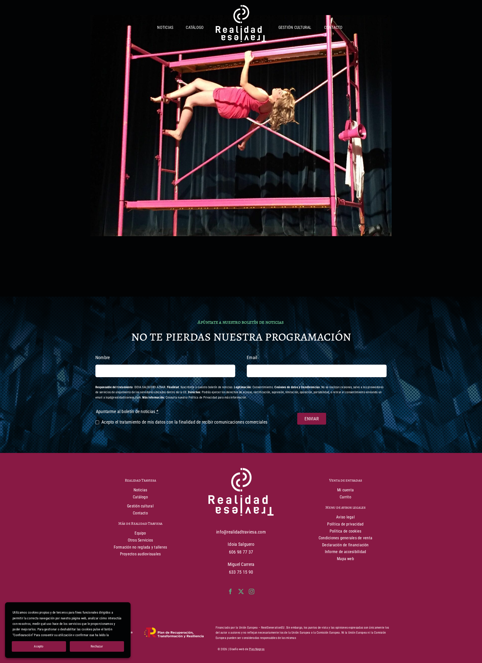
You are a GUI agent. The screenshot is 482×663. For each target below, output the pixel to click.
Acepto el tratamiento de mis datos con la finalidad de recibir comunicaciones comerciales (184, 422)
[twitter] (241, 591)
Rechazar (97, 646)
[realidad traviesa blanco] (241, 7)
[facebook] (230, 591)
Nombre (102, 357)
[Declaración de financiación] (147, 633)
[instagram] (251, 591)
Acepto (38, 646)
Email (252, 357)
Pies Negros (256, 649)
